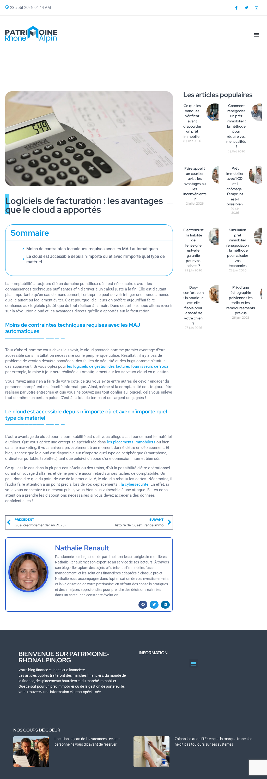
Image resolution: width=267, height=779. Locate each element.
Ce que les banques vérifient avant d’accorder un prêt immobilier (192, 121)
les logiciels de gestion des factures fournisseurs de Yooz (117, 366)
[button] (256, 34)
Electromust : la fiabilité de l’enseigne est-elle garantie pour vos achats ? (193, 248)
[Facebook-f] (236, 8)
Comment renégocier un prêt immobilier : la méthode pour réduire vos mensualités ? (236, 126)
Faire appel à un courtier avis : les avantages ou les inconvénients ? (195, 183)
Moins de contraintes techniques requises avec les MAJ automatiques (92, 248)
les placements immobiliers (131, 442)
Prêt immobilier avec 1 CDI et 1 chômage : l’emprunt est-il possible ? (235, 186)
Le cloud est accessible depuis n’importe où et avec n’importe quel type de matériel (95, 259)
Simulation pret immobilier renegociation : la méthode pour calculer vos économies (237, 248)
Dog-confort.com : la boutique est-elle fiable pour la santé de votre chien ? (193, 305)
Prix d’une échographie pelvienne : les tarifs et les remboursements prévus (240, 300)
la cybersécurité (134, 484)
